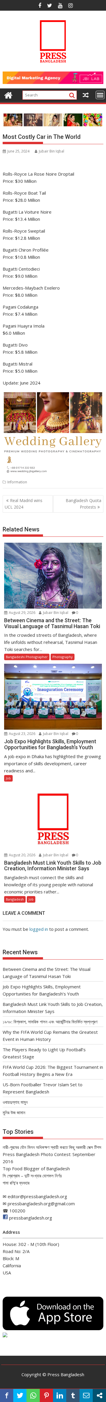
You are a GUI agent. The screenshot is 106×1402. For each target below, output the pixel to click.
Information (17, 482)
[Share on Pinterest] (46, 1395)
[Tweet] (19, 1395)
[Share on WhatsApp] (33, 1395)
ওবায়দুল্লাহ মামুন (15, 1102)
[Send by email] (86, 1395)
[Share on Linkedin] (59, 1395)
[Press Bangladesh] (8, 94)
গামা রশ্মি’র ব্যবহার (16, 1183)
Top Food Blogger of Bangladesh (36, 1168)
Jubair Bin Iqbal (51, 151)
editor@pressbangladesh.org (37, 1196)
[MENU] (100, 95)
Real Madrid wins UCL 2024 (23, 504)
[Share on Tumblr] (73, 1395)
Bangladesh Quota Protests (83, 504)
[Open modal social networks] (99, 1395)
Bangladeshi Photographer (27, 657)
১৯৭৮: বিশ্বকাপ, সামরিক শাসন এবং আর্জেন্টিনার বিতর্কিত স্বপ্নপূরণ (50, 1022)
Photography (62, 657)
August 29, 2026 (21, 612)
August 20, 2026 (21, 855)
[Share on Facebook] (6, 1395)
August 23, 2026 (21, 733)
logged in (38, 929)
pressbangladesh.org (30, 1218)
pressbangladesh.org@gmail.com (41, 1203)
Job (8, 778)
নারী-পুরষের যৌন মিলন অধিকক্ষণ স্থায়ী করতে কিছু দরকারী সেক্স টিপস (52, 1147)
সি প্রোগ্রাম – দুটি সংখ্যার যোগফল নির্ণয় (32, 1176)
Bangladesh (15, 899)
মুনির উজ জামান (14, 1112)
